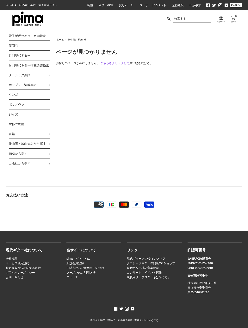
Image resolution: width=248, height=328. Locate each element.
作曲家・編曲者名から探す (29, 143)
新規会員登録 (75, 263)
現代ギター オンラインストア (146, 258)
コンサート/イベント (152, 5)
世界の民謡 (16, 124)
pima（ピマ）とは (78, 258)
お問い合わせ (14, 277)
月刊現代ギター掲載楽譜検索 (29, 65)
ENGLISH (236, 5)
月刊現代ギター (19, 55)
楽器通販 (178, 5)
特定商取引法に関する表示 (23, 268)
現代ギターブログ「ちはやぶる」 (148, 277)
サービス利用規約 (17, 263)
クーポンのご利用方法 (81, 272)
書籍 (29, 134)
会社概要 (11, 258)
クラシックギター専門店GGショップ (151, 263)
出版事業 (195, 5)
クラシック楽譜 (29, 75)
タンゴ (13, 94)
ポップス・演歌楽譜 (29, 85)
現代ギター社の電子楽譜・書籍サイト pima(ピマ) (132, 320)
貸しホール (126, 5)
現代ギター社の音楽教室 (143, 268)
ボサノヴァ (16, 104)
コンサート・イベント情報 (144, 272)
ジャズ (13, 114)
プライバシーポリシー (20, 272)
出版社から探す (29, 163)
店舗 (90, 5)
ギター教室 (106, 5)
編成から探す (29, 153)
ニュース (72, 277)
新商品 (13, 45)
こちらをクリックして (114, 63)
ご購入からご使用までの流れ (85, 268)
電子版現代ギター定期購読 (27, 36)
